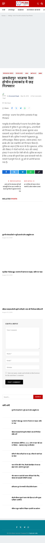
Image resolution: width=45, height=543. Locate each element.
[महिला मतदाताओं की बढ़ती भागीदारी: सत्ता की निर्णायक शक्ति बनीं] (22, 292)
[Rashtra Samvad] (22, 3)
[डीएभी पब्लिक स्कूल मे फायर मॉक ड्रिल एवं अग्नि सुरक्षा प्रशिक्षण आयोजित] (6, 500)
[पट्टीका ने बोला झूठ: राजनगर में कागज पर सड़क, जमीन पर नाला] (22, 255)
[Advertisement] (22, 43)
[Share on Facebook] (12, 108)
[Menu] (3, 3)
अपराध (26, 73)
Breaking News (8, 73)
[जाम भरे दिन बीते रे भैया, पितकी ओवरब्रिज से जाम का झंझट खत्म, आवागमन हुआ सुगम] (6, 467)
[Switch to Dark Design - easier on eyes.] (38, 4)
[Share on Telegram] (20, 108)
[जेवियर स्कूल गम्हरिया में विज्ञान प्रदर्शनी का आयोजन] (6, 510)
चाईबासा (21, 10)
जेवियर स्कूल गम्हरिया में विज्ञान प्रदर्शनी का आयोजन (26, 508)
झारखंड (40, 73)
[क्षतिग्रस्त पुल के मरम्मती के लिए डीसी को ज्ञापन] (6, 489)
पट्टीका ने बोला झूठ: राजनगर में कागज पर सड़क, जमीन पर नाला (22, 272)
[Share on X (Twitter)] (16, 108)
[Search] (41, 3)
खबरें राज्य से (33, 73)
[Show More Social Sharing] (29, 108)
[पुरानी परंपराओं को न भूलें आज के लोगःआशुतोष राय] (22, 218)
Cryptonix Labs (33, 533)
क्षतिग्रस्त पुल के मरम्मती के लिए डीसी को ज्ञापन (24, 487)
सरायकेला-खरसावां (33, 10)
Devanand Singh (14, 96)
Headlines (19, 73)
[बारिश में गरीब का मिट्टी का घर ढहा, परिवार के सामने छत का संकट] (6, 456)
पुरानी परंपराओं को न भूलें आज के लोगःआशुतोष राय (18, 234)
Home (4, 15)
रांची (3, 10)
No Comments (36, 96)
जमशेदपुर (11, 10)
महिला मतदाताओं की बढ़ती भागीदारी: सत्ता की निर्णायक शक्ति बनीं (22, 309)
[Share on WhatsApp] (25, 108)
